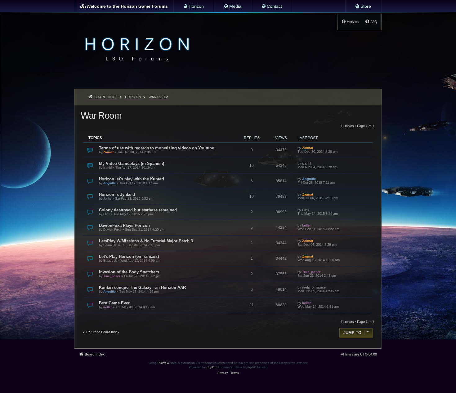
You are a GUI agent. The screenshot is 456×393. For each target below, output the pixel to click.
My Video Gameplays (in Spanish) (131, 163)
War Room (101, 115)
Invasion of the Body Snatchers (129, 272)
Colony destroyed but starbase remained (138, 210)
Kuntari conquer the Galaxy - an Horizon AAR (142, 287)
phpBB (212, 367)
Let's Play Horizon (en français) (129, 256)
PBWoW (163, 362)
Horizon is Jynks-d (117, 194)
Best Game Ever (114, 303)
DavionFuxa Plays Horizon (124, 225)
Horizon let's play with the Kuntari (131, 179)
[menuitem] (193, 6)
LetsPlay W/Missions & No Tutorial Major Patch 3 (146, 241)
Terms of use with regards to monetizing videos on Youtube (156, 148)
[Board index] (135, 48)
